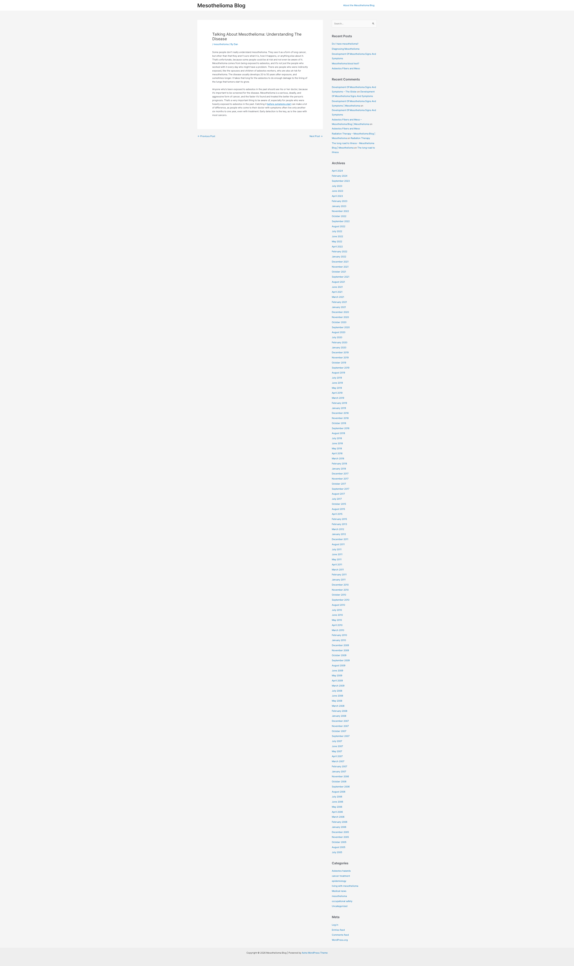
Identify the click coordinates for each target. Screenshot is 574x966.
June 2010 (337, 614)
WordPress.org (340, 939)
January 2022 (339, 256)
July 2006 (337, 796)
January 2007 (339, 771)
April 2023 (337, 196)
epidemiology (339, 881)
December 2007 (340, 721)
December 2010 (340, 584)
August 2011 (338, 544)
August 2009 (338, 665)
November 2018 (340, 418)
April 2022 (337, 246)
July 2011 (337, 549)
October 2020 (339, 322)
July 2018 (337, 438)
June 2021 (337, 287)
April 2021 (337, 291)
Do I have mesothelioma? (345, 43)
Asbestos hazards (341, 870)
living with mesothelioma (345, 885)
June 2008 (337, 695)
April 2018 (337, 453)
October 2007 (339, 731)
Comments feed (340, 934)
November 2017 (340, 478)
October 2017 (339, 483)
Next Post (316, 136)
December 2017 (340, 473)
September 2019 (340, 367)
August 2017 (338, 493)
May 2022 (337, 241)
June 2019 (337, 382)
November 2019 (340, 357)
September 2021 (340, 276)
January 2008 (339, 715)
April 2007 (337, 756)
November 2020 (340, 317)
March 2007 (338, 761)
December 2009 (340, 645)
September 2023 (341, 180)
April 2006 (337, 811)
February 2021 (339, 302)
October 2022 (339, 216)
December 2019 (340, 352)
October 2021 (339, 271)
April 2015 (337, 514)
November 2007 (340, 726)
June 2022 (337, 236)
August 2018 (338, 433)
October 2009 (339, 655)
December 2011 (340, 539)
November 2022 (340, 211)
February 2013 (339, 524)
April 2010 (337, 625)
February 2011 (339, 574)
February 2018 (339, 463)
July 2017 (337, 498)
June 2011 (337, 554)
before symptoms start (279, 104)
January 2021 (339, 307)
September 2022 (341, 221)
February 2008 (339, 711)
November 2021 (340, 266)
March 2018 (338, 458)
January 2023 (339, 206)
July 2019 (337, 377)
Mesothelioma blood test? (345, 63)
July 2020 (337, 337)
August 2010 (338, 604)
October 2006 (339, 781)
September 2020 (341, 327)
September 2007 (341, 736)
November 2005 (340, 837)
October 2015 (339, 504)
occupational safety (342, 901)
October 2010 (339, 594)
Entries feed (338, 929)
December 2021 (340, 261)
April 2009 (337, 680)
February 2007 (339, 766)
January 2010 (339, 640)
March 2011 (338, 569)
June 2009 (337, 670)
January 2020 (339, 347)
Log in (335, 924)
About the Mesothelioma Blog (358, 5)
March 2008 (338, 705)
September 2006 (341, 786)
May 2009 (337, 675)
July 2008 (337, 690)
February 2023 (339, 201)
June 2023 (337, 190)
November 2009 (340, 650)
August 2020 (338, 332)
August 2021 (338, 281)
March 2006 (338, 816)
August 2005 (338, 847)
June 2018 (337, 443)
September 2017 (340, 488)
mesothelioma (221, 44)
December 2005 (340, 832)
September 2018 (340, 428)
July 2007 (337, 741)
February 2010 (339, 635)
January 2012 (339, 534)
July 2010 (337, 610)
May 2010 (337, 620)
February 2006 (339, 821)
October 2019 (339, 362)
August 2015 (338, 509)
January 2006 (339, 827)
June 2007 (337, 746)
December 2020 (340, 312)
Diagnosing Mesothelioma (345, 48)
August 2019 (338, 372)
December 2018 (340, 413)
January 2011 (339, 579)
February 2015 (339, 519)
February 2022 (339, 251)
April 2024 (337, 170)
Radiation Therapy (360, 138)
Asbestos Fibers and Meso (346, 68)
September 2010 (340, 599)
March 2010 (338, 630)
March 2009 (338, 685)
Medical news (339, 891)
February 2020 (339, 342)
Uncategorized (339, 906)
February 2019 (339, 403)
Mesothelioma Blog (221, 5)
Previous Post (206, 136)
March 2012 (338, 529)
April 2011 (337, 564)
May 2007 (337, 751)
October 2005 (339, 842)
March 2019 (338, 397)
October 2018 (339, 423)
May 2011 (337, 559)
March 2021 (338, 297)
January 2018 (339, 468)
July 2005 (337, 852)
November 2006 (340, 776)
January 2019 (339, 408)
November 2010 (340, 589)
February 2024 (339, 175)
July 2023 (337, 186)
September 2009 (341, 660)
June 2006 (337, 801)
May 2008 (337, 700)
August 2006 (338, 791)
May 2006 (337, 806)
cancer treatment (341, 875)
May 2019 (337, 387)
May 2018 (337, 448)
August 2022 (338, 226)
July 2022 (337, 231)
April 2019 (337, 392)
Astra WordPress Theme (315, 952)
